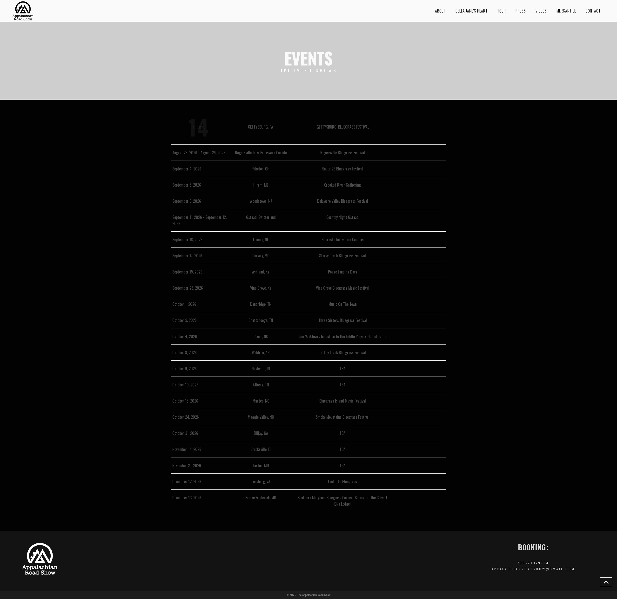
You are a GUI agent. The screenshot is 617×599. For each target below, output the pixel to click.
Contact (593, 11)
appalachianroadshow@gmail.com (533, 568)
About (440, 11)
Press (521, 11)
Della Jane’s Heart (472, 11)
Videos (541, 11)
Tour (501, 11)
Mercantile (566, 11)
